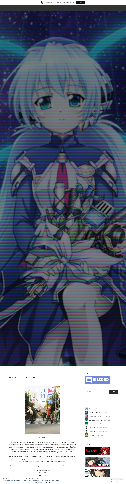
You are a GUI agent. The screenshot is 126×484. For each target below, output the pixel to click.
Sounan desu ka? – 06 (104, 416)
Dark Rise (92, 416)
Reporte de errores (102, 408)
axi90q (91, 427)
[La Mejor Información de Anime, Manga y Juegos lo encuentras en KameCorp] (97, 454)
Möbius (91, 408)
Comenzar (80, 2)
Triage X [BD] (106, 420)
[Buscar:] (101, 392)
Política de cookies (54, 480)
